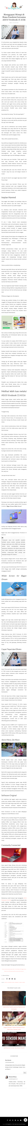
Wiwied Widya (13, 1076)
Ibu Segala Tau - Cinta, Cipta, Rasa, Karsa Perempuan (15, 1124)
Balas (25, 1072)
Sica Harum (8, 1060)
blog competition (9, 982)
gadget (17, 982)
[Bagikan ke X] (9, 979)
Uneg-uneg (22, 982)
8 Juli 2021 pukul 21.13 (13, 1079)
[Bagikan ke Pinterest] (12, 979)
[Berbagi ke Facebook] (7, 979)
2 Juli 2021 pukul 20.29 (9, 1062)
